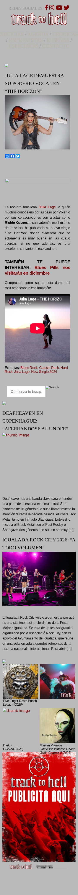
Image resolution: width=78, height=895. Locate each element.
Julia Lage (21, 372)
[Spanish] (17, 166)
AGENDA (37, 34)
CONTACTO (56, 46)
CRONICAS (65, 34)
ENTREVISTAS (26, 40)
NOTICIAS (12, 34)
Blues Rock (28, 368)
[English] (9, 166)
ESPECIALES (23, 46)
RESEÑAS (58, 40)
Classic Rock (49, 368)
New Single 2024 (44, 372)
